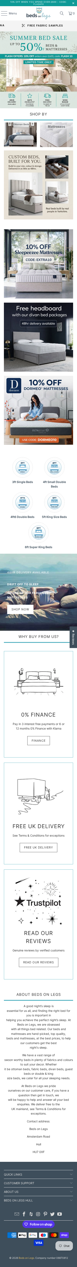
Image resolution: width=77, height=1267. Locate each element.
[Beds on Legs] (38, 13)
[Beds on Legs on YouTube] (60, 1214)
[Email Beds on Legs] (17, 1214)
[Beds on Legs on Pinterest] (45, 1214)
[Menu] (2, 13)
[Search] (62, 13)
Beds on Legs (26, 1257)
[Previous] (7, 134)
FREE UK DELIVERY (38, 847)
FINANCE (39, 740)
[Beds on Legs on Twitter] (52, 1214)
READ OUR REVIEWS (38, 962)
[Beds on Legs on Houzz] (31, 1214)
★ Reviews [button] (73, 637)
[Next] (70, 134)
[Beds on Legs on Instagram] (38, 1214)
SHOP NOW (20, 609)
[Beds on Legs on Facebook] (24, 1214)
